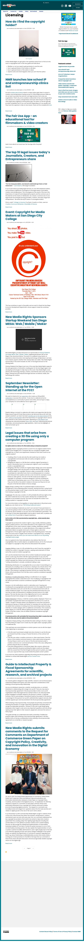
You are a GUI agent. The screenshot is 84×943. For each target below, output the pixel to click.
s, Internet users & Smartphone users (30, 877)
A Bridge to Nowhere (20, 202)
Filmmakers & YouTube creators (52, 875)
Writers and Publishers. (20, 879)
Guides (21, 11)
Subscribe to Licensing (6, 851)
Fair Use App (71, 46)
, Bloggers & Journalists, (58, 873)
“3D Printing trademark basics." (32, 505)
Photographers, (64, 877)
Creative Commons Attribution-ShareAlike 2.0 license (21, 204)
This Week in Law (43, 419)
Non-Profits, (56, 877)
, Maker (43, 877)
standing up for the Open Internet (38, 416)
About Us (5, 11)
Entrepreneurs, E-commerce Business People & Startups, (26, 875)
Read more (9, 74)
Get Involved (33, 11)
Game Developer (14, 877)
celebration (9, 398)
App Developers (29, 873)
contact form (12, 515)
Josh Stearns (18, 186)
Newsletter (78, 4)
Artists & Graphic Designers (43, 873)
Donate (78, 7)
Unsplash (30, 58)
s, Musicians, (49, 877)
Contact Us (13, 11)
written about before (17, 92)
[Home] (9, 5)
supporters (25, 396)
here (50, 105)
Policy (26, 11)
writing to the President (15, 418)
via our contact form (34, 656)
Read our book (73, 30)
